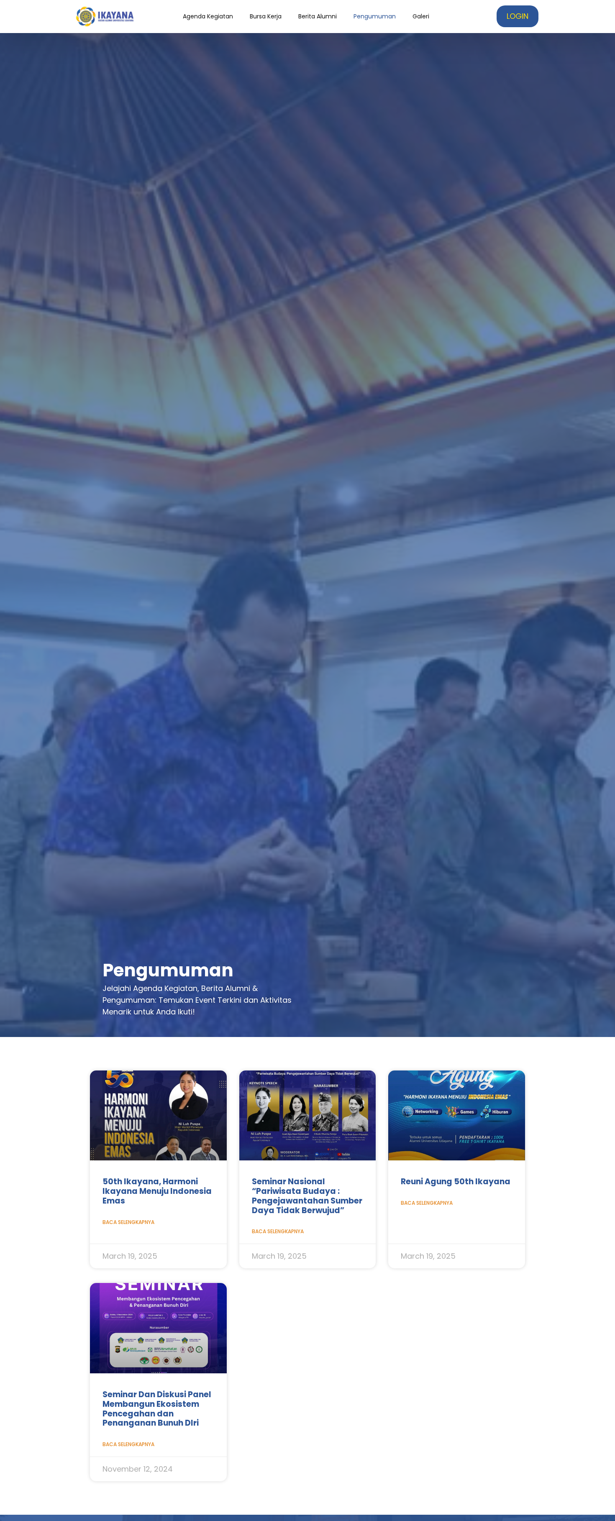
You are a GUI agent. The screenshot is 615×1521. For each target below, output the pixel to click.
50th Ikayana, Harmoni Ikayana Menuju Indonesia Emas (157, 1191)
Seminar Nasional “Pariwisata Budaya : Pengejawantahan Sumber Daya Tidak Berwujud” (307, 1196)
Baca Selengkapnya (128, 1222)
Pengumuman (375, 16)
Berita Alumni (317, 16)
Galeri (421, 16)
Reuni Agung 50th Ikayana (455, 1181)
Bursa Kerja (266, 16)
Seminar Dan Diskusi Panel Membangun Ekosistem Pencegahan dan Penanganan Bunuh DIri (156, 1409)
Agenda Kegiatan (208, 16)
